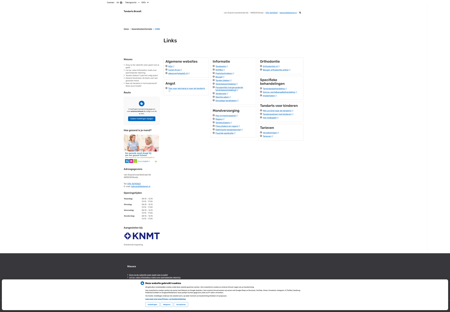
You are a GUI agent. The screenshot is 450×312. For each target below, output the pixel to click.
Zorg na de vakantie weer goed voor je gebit (148, 275)
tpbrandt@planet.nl (288, 13)
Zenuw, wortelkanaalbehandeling (279, 92)
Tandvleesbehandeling (274, 88)
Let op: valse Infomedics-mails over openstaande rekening (154, 277)
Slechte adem (222, 97)
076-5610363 (134, 183)
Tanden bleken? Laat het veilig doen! (142, 75)
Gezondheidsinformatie (142, 29)
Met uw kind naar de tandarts (277, 110)
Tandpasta (221, 66)
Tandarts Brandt (132, 11)
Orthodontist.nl (270, 66)
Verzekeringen (270, 132)
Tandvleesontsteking (226, 84)
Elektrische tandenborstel (228, 129)
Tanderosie (221, 93)
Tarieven (267, 136)
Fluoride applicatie (224, 133)
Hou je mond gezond (226, 115)
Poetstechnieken (224, 73)
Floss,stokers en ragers (227, 126)
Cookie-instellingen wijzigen (141, 119)
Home (126, 29)
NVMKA (219, 70)
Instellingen (152, 305)
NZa (170, 66)
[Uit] (122, 2)
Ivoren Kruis (174, 70)
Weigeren (167, 305)
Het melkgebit (269, 117)
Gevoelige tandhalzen (226, 100)
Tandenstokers (223, 122)
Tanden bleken (223, 80)
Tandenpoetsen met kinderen (277, 114)
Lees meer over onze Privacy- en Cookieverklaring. (165, 299)
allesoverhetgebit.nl (178, 73)
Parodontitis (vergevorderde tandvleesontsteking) (229, 88)
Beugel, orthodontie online (275, 70)
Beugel (219, 77)
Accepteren (181, 305)
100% (143, 2)
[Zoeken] (300, 12)
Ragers (219, 119)
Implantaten (269, 95)
